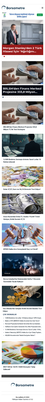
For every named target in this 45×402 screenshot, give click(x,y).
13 (35, 56)
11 (29, 56)
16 (34, 97)
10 (27, 56)
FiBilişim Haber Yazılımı (20, 399)
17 (36, 97)
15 (40, 56)
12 (32, 56)
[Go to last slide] (4, 32)
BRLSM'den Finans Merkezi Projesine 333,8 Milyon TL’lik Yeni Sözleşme (22, 90)
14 (37, 56)
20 (42, 97)
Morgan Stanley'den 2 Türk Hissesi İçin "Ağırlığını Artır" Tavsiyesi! (22, 50)
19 (40, 97)
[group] (22, 32)
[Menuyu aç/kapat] (42, 8)
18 (38, 97)
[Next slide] (40, 32)
